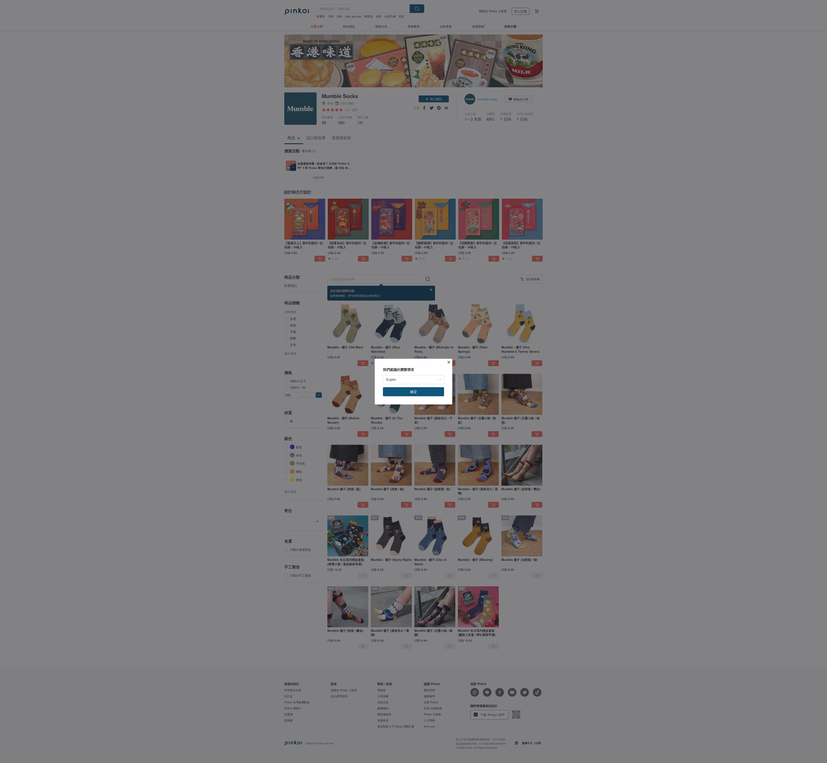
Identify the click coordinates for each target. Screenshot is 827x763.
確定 (413, 391)
